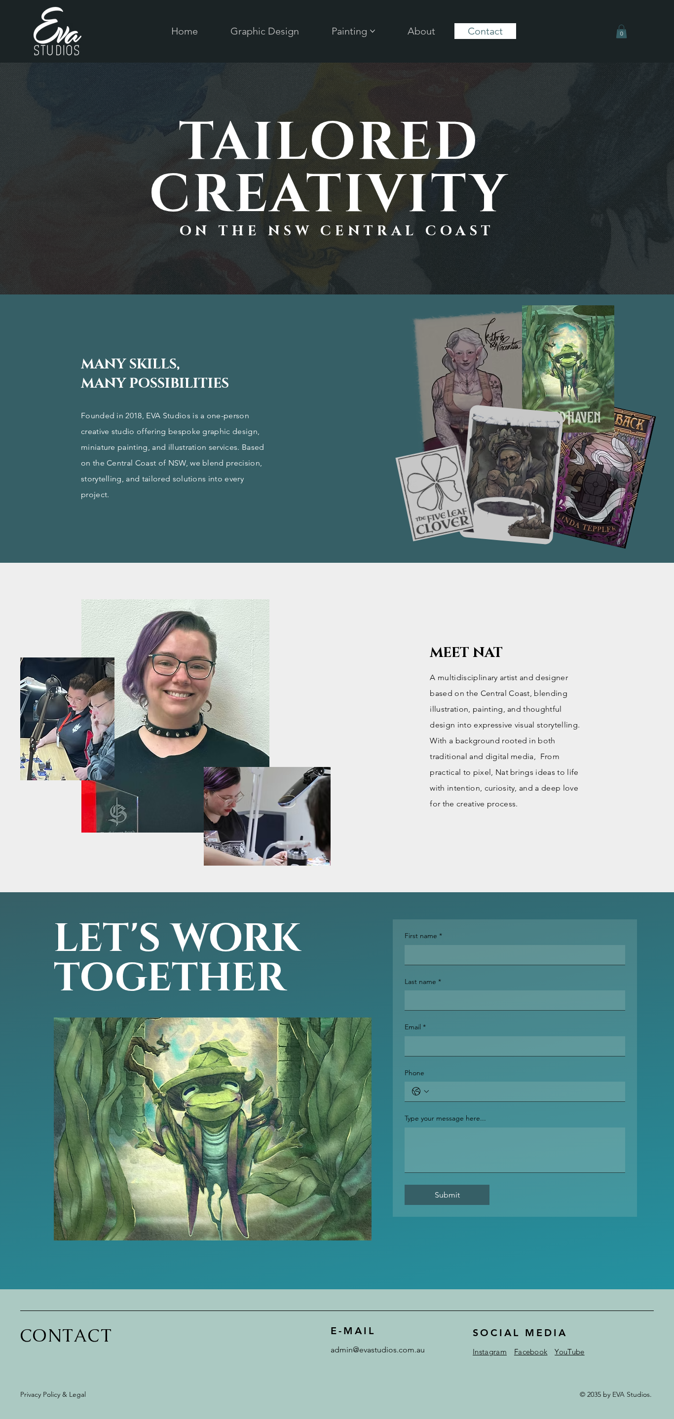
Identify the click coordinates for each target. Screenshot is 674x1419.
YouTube (569, 1351)
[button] (621, 31)
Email (415, 1026)
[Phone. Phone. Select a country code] (420, 1091)
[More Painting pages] (372, 31)
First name (423, 935)
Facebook (530, 1351)
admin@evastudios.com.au (378, 1349)
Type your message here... (445, 1118)
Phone (414, 1072)
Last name (423, 981)
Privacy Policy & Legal (53, 1394)
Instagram (490, 1351)
